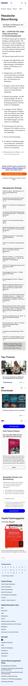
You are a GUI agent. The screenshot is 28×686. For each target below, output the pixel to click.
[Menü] (11, 2)
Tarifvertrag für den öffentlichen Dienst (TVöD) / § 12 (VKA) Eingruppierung (13, 198)
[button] (14, 173)
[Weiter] (25, 388)
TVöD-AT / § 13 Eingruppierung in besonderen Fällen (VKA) (14, 265)
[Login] (25, 2)
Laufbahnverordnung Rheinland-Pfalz (13, 331)
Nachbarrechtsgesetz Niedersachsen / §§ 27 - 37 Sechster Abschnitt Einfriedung (13, 250)
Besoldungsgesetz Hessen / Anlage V (13, 279)
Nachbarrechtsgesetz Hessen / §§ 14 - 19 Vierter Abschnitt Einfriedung (14, 316)
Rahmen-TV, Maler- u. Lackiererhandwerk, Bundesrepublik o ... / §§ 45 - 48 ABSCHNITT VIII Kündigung (13, 258)
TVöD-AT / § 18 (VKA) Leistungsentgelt (13, 243)
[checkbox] (4, 502)
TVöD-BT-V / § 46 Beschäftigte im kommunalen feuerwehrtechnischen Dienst (14, 337)
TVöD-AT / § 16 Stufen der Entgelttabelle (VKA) (14, 205)
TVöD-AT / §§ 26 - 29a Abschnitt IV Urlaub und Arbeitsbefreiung (13, 191)
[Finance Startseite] (5, 3)
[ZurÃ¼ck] (21, 388)
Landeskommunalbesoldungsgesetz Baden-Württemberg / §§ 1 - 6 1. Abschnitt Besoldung (14, 213)
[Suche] (21, 2)
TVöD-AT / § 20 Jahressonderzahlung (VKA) (13, 221)
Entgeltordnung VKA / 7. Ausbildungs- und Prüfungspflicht (13, 236)
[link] (3, 8)
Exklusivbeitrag (7, 382)
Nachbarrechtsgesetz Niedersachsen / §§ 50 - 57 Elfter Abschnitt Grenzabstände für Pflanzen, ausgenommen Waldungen (13, 287)
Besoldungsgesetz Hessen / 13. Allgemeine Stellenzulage (13, 272)
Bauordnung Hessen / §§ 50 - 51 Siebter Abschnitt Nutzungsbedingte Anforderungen (14, 324)
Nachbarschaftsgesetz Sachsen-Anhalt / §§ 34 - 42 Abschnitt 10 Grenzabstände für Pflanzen (14, 229)
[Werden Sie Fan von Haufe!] (2, 640)
